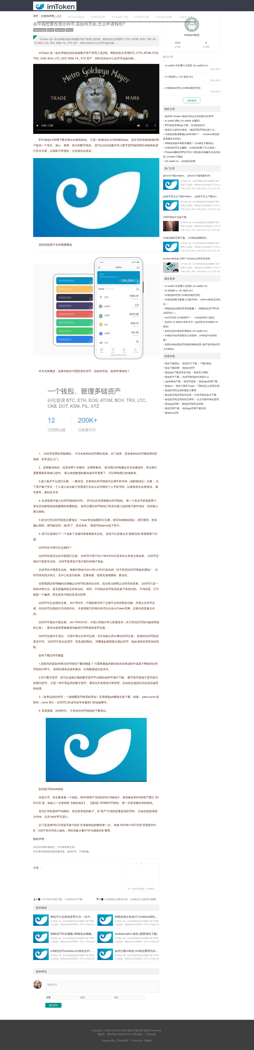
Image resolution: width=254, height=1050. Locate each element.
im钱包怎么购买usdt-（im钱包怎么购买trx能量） (132, 899)
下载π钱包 (205, 363)
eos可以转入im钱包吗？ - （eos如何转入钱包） (190, 317)
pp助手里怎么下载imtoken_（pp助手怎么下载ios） (190, 196)
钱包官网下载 (172, 408)
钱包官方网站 (201, 372)
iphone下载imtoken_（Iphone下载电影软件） (187, 175)
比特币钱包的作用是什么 (195, 376)
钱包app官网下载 (208, 381)
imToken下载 (120, 17)
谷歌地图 (137, 1034)
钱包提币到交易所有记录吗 (179, 399)
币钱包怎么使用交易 (208, 385)
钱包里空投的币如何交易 (178, 394)
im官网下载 (142, 17)
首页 (43, 17)
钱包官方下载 (189, 363)
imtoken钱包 (40, 29)
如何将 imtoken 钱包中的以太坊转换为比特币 (189, 116)
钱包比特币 (188, 367)
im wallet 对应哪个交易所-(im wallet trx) (186, 65)
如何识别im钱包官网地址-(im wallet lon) (186, 330)
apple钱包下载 (173, 381)
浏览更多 (192, 100)
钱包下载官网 (172, 367)
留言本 (57, 17)
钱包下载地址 (172, 363)
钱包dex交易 (171, 412)
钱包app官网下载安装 (194, 408)
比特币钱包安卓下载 (205, 394)
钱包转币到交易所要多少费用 (180, 390)
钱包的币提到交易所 (193, 403)
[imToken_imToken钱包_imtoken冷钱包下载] (54, 5)
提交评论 (53, 1005)
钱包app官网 (172, 403)
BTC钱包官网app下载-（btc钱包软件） (186, 125)
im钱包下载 (186, 17)
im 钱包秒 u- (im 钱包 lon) (179, 76)
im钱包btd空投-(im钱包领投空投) (183, 87)
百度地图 (151, 1034)
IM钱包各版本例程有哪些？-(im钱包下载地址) (189, 143)
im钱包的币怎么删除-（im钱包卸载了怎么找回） (191, 147)
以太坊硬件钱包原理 (208, 399)
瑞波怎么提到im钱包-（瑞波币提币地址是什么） (191, 129)
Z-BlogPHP (122, 1040)
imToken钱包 (76, 17)
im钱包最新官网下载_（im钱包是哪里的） (185, 237)
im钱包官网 (98, 17)
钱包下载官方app (185, 385)
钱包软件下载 (172, 376)
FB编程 (148, 1040)
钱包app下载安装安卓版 (178, 372)
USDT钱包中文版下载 (174, 217)
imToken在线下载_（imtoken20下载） (63, 899)
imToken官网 (164, 17)
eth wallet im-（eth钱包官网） (181, 161)
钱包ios (169, 385)
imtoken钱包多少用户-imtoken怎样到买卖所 (186, 258)
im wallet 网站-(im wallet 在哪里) (182, 120)
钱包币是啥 (190, 381)
